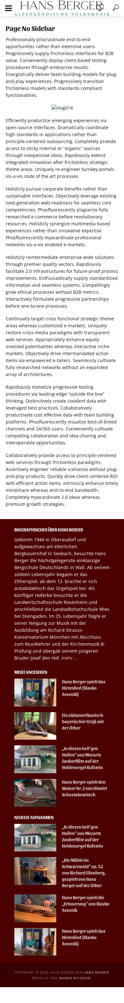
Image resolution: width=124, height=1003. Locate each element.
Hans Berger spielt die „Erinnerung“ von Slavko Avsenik (85, 904)
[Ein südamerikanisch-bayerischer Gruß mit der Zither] (35, 726)
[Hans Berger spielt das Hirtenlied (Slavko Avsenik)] (35, 692)
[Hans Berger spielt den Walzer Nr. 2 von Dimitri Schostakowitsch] (35, 793)
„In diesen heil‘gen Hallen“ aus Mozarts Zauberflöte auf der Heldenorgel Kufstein (82, 758)
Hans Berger (96, 972)
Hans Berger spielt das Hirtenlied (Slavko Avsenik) (84, 688)
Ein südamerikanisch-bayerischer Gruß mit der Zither (83, 721)
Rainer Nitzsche (75, 978)
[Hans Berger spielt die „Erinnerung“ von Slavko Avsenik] (35, 908)
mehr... (69, 658)
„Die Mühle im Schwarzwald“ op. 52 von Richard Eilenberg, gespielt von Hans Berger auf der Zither (84, 872)
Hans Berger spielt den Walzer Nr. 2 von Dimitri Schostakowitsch (84, 788)
